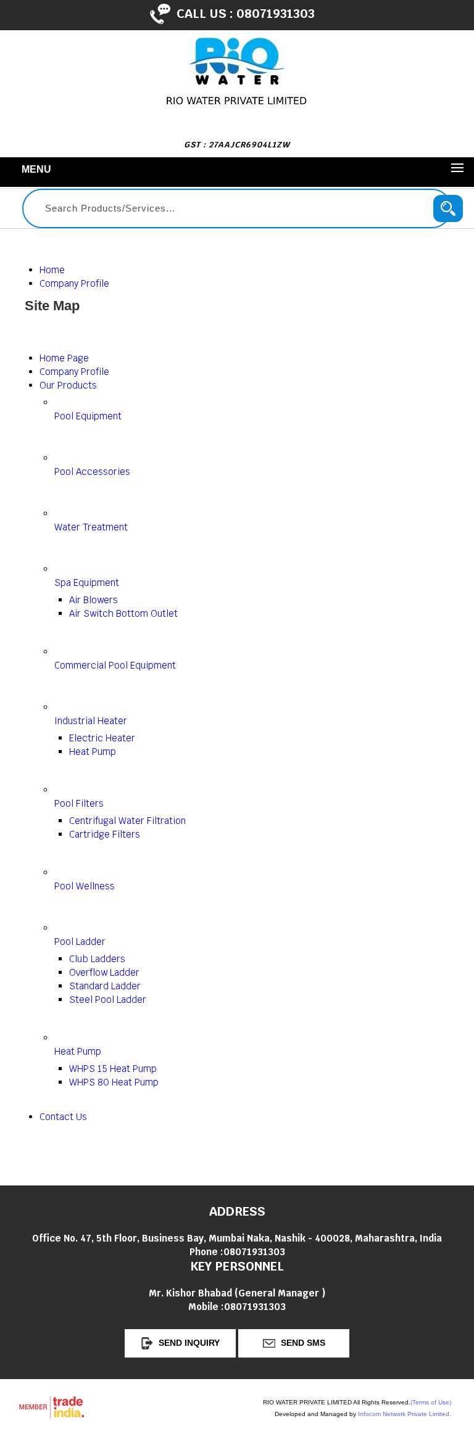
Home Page (64, 358)
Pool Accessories (92, 471)
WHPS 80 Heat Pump (114, 1082)
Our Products (68, 385)
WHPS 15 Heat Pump (113, 1068)
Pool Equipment (88, 416)
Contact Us (63, 1117)
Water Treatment (91, 527)
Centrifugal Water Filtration (127, 820)
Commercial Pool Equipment (115, 665)
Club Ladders (97, 959)
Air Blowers (93, 600)
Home (52, 270)
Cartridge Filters (104, 834)
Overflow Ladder (104, 972)
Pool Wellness (84, 886)
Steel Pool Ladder (107, 999)
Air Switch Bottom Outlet (123, 613)
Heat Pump (92, 751)
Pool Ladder (80, 941)
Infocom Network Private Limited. (404, 1414)
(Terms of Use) (430, 1402)
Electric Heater (102, 738)
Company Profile (74, 283)
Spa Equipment (86, 582)
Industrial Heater (90, 721)
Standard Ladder (105, 986)
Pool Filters (79, 803)
